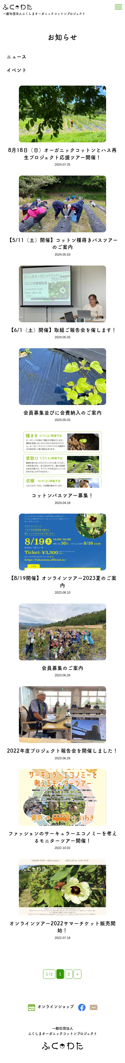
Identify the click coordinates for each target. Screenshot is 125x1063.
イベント (16, 70)
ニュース (16, 56)
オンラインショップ (56, 1006)
